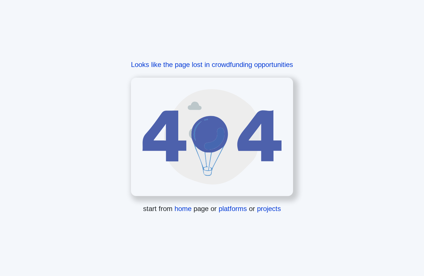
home (184, 208)
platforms (234, 208)
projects (269, 208)
